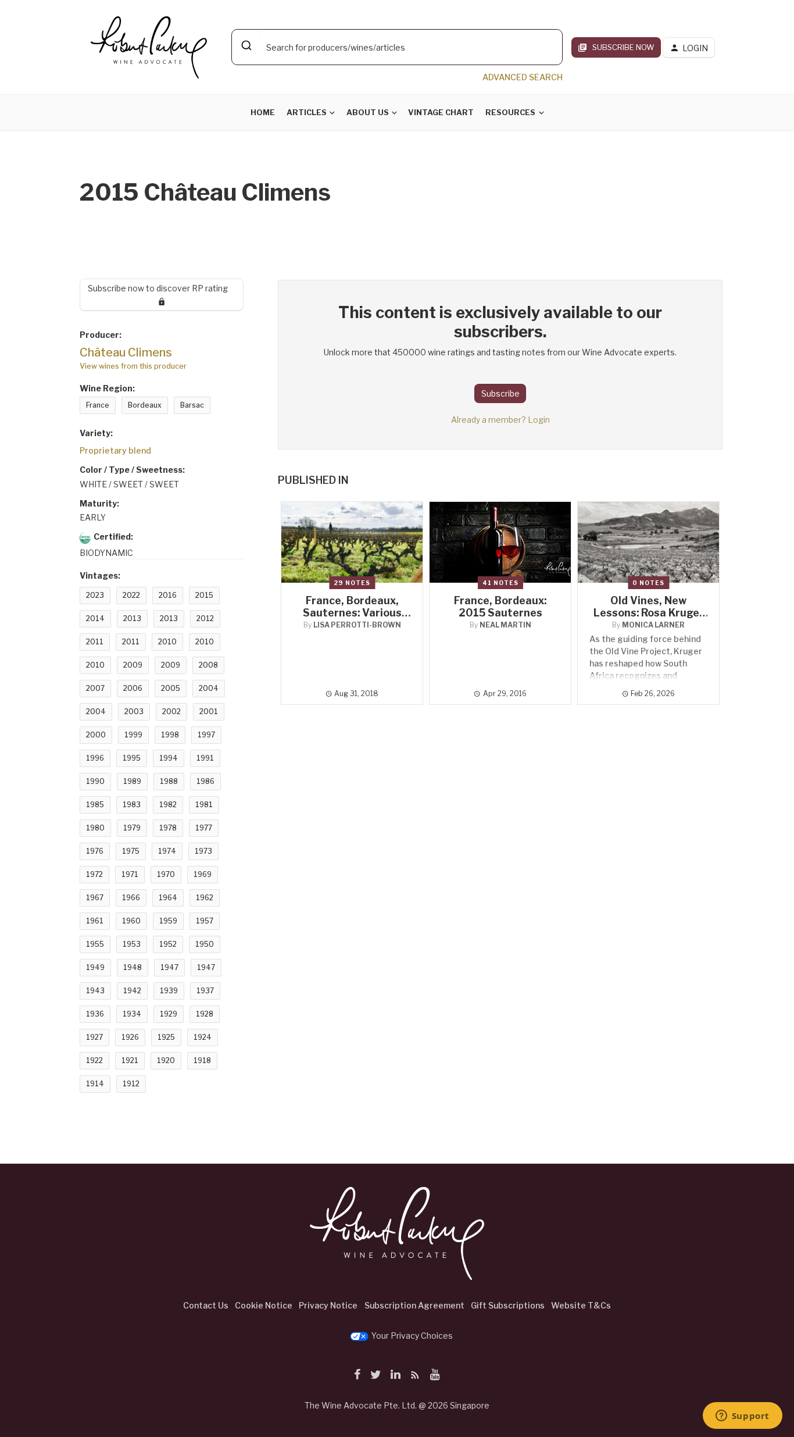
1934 (132, 1014)
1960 (131, 921)
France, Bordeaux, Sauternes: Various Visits (352, 612)
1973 (203, 851)
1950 (204, 944)
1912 (131, 1083)
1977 (203, 827)
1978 (168, 827)
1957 (204, 921)
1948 (132, 967)
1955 (95, 944)
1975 (131, 851)
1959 (168, 921)
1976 (94, 851)
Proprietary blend (115, 450)
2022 (131, 595)
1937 (205, 990)
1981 (204, 804)
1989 (132, 781)
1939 (169, 990)
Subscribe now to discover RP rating (162, 288)
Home (263, 112)
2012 (205, 618)
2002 (171, 711)
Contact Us (205, 1305)
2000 (96, 734)
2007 (95, 688)
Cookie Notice (263, 1305)
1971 (129, 874)
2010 (167, 641)
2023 (95, 595)
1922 (94, 1060)
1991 (205, 758)
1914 (95, 1083)
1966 (131, 897)
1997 (206, 734)
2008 (208, 665)
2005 (170, 688)
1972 (94, 874)
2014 (95, 618)
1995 (132, 758)
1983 (132, 804)
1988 (169, 781)
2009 (132, 665)
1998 (170, 734)
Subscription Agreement (414, 1305)
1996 (95, 758)
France (97, 405)
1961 (94, 921)
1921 (129, 1060)
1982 (168, 804)
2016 (168, 595)
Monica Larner (653, 625)
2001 (208, 711)
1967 (94, 897)
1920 (166, 1060)
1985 (95, 804)
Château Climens (126, 352)
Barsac (192, 405)
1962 (204, 897)
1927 (94, 1037)
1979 (132, 827)
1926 (130, 1037)
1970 (166, 874)
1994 (168, 758)
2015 (204, 595)
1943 (95, 990)
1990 (95, 781)
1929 (168, 1014)
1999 (133, 734)
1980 (95, 827)
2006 (132, 688)
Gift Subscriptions (508, 1305)
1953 (132, 944)
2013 (132, 618)
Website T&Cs (581, 1305)
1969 (203, 874)
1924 (203, 1037)
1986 (205, 781)
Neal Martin (505, 625)
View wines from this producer (133, 366)
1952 (168, 944)
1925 (166, 1037)
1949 (95, 967)
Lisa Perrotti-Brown (357, 625)
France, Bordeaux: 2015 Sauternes (500, 606)
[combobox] (397, 47)
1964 (168, 897)
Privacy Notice (328, 1305)
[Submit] (245, 45)
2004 (209, 688)
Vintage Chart (441, 112)
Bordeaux (145, 405)
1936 (95, 1014)
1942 (132, 990)
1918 (202, 1060)
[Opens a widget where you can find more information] (742, 1416)
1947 (169, 967)
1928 (204, 1014)
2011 (94, 641)
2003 (134, 711)
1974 (167, 851)
